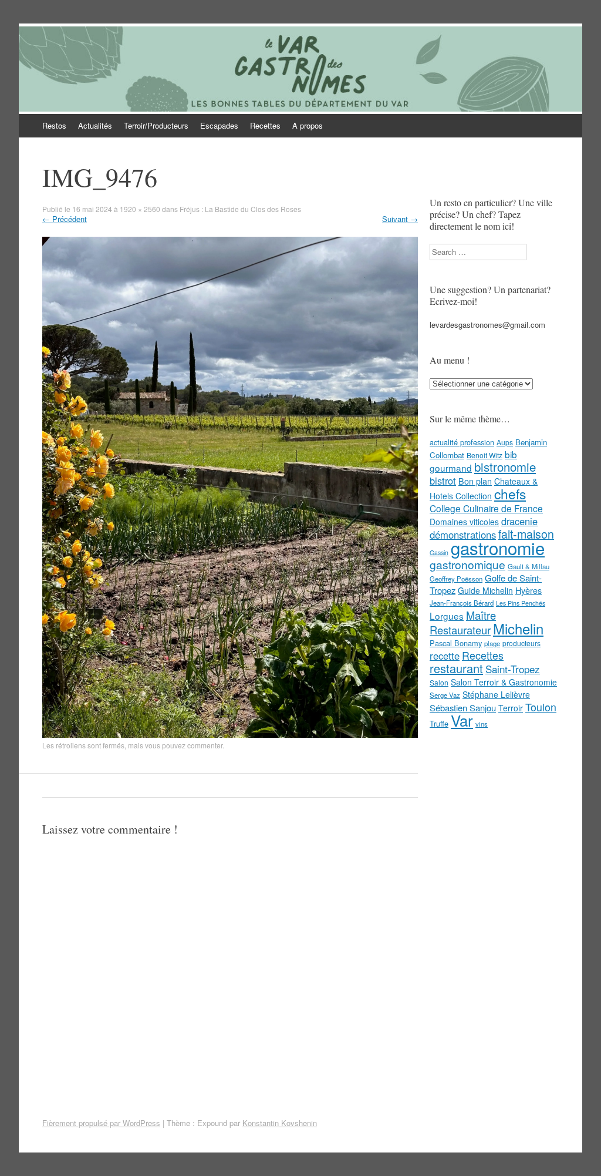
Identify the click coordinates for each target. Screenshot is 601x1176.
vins (481, 723)
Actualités (95, 125)
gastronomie (498, 547)
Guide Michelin (485, 590)
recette (445, 656)
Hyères (528, 590)
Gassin (439, 552)
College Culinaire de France (486, 508)
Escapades (219, 125)
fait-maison (526, 534)
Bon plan (475, 481)
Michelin (518, 629)
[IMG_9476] (230, 734)
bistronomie (505, 466)
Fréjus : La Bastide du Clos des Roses (240, 209)
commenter (204, 745)
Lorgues (447, 615)
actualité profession (462, 442)
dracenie (519, 521)
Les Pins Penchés (520, 603)
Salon (439, 682)
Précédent (64, 218)
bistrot (443, 480)
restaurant (456, 668)
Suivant (400, 218)
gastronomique (467, 564)
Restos (54, 125)
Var (462, 720)
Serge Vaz (445, 695)
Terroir (510, 708)
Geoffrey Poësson (456, 578)
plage (492, 643)
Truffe (439, 723)
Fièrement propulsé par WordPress (101, 1122)
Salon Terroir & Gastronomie (504, 682)
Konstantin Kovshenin (279, 1122)
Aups (505, 442)
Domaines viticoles (464, 521)
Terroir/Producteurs (156, 125)
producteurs (521, 643)
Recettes (265, 125)
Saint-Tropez (512, 668)
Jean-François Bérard (462, 602)
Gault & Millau (528, 566)
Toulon (540, 706)
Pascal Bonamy (456, 643)
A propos (307, 125)
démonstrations (463, 534)
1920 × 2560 (140, 209)
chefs (510, 493)
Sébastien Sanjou (463, 707)
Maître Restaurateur (463, 622)
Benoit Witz (484, 455)
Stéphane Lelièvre (496, 694)
